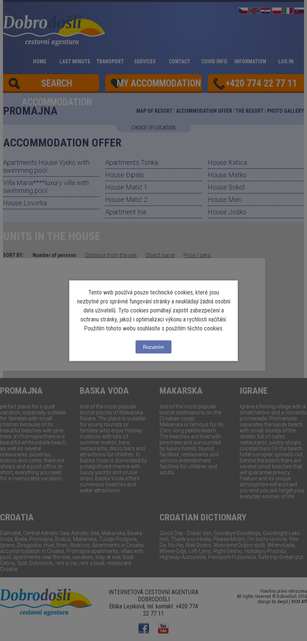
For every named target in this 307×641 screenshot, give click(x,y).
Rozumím (153, 347)
